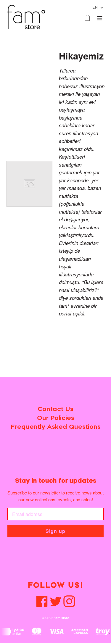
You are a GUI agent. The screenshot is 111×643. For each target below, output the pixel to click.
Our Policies (55, 418)
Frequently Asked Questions (56, 426)
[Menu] (100, 17)
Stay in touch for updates (55, 480)
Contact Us (55, 409)
